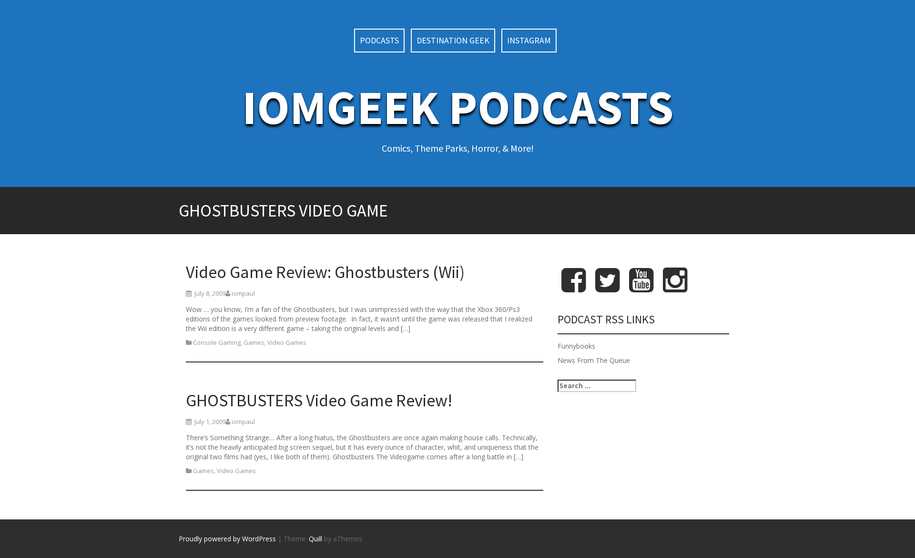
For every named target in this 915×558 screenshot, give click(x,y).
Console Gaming (217, 342)
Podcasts (379, 40)
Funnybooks (576, 346)
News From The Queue (594, 360)
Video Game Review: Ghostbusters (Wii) (325, 272)
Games (254, 342)
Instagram (529, 40)
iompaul (243, 293)
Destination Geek (453, 40)
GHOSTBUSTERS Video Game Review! (319, 400)
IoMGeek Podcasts (457, 107)
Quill (315, 538)
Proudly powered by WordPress (227, 538)
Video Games (286, 342)
